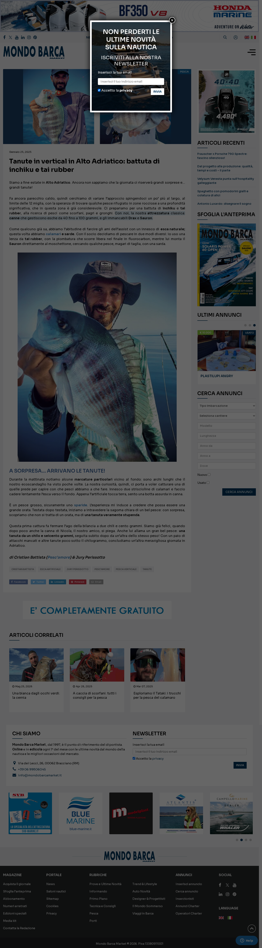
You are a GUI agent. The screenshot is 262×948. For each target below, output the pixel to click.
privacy (126, 90)
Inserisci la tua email (115, 72)
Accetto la (116, 90)
